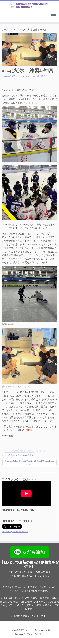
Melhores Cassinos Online (19, 455)
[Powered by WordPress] (49, 629)
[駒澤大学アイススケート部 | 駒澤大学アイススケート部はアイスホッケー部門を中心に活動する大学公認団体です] (29, 5)
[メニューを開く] (53, 16)
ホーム (5, 29)
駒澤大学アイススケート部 (26, 630)
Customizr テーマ (22, 634)
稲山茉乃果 (42, 76)
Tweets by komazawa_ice (15, 531)
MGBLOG (15, 29)
